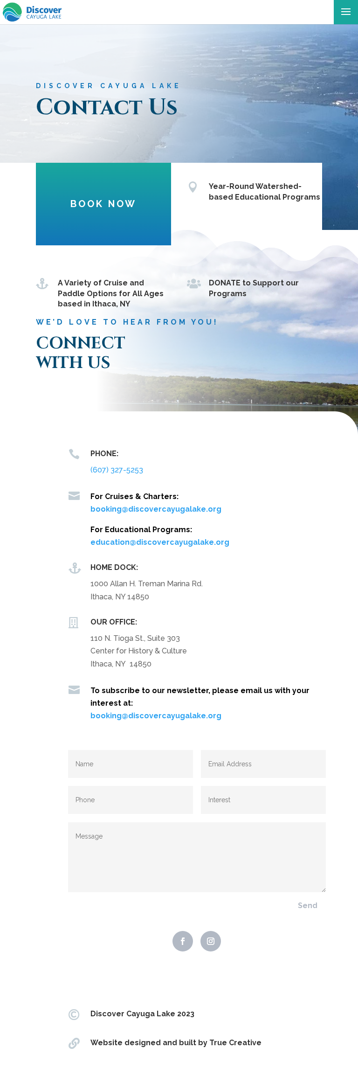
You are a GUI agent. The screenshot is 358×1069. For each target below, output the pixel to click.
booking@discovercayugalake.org (155, 509)
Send (307, 905)
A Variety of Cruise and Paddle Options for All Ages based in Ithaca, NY (111, 293)
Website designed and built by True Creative (176, 1042)
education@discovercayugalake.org (159, 542)
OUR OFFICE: (113, 622)
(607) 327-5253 (116, 469)
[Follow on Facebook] (182, 941)
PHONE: (104, 453)
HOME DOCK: (114, 567)
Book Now (103, 203)
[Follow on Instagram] (210, 941)
